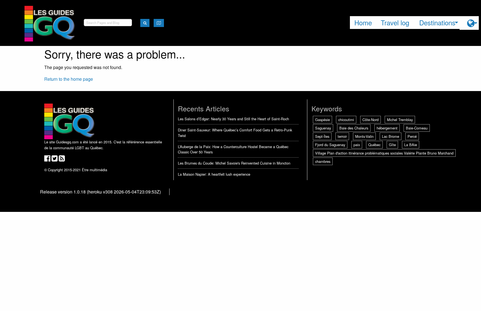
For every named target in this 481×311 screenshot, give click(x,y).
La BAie (410, 144)
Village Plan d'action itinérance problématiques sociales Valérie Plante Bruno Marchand (384, 153)
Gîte (392, 144)
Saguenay (323, 128)
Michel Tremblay (400, 119)
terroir (342, 136)
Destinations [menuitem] (437, 22)
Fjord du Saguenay (330, 144)
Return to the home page (68, 79)
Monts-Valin (364, 136)
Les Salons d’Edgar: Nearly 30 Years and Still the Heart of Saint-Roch (233, 118)
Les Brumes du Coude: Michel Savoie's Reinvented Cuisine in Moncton (234, 163)
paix (357, 144)
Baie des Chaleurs (353, 128)
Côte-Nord (370, 119)
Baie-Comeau (417, 128)
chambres (322, 161)
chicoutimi (346, 119)
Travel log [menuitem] (395, 22)
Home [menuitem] (363, 22)
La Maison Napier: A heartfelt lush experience (214, 174)
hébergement (387, 128)
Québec (374, 144)
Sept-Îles (322, 136)
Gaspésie (322, 119)
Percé (412, 136)
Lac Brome (390, 136)
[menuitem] (469, 23)
